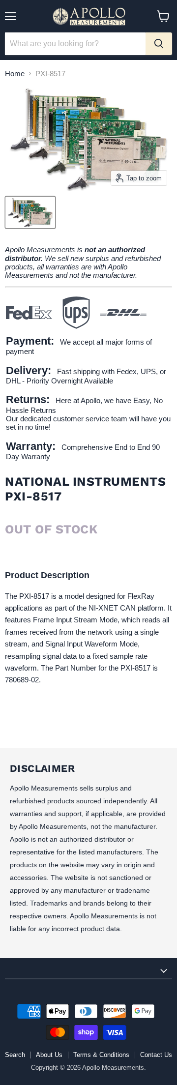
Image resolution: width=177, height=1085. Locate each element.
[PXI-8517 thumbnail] (30, 212)
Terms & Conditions (101, 1054)
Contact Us (156, 1054)
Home (15, 73)
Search (15, 1054)
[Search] (159, 43)
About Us (49, 1054)
